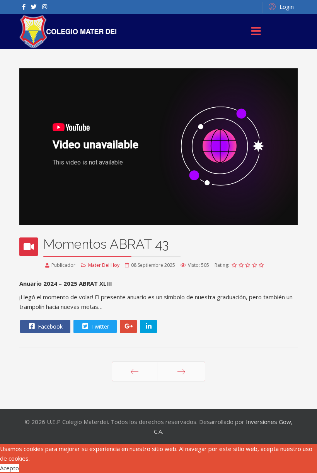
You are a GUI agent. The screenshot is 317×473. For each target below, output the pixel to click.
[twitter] (34, 6)
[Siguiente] (181, 371)
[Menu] (256, 31)
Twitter (99, 326)
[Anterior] (134, 371)
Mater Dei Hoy (103, 265)
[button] (280, 6)
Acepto (9, 468)
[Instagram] (44, 6)
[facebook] (24, 6)
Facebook (49, 326)
